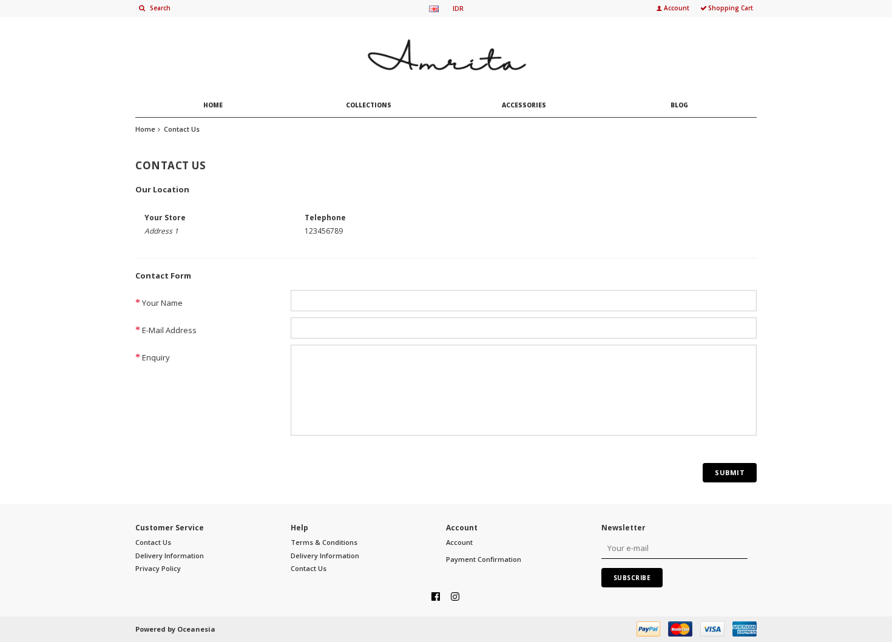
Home (145, 128)
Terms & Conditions (324, 542)
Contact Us (182, 128)
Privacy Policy (158, 568)
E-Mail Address (169, 330)
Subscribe (632, 577)
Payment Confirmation (483, 559)
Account (459, 542)
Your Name (162, 302)
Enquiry (156, 357)
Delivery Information (169, 555)
